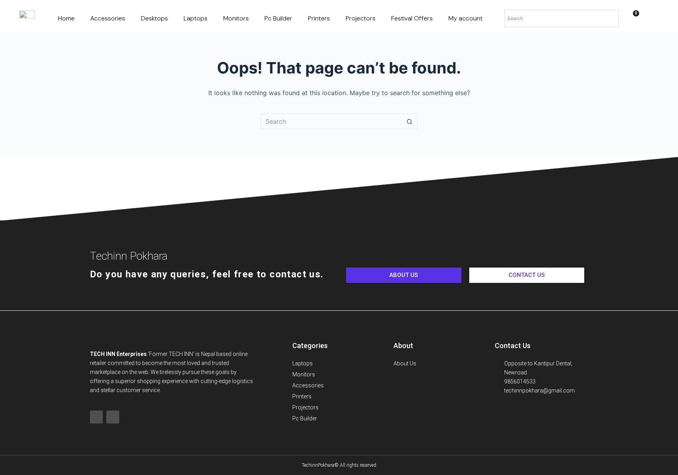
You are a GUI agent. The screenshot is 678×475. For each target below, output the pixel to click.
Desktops (154, 18)
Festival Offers (412, 18)
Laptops (196, 18)
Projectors (360, 18)
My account (465, 18)
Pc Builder (278, 18)
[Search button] (409, 121)
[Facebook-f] (96, 417)
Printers (319, 18)
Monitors (236, 18)
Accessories (107, 18)
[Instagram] (112, 417)
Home (66, 18)
